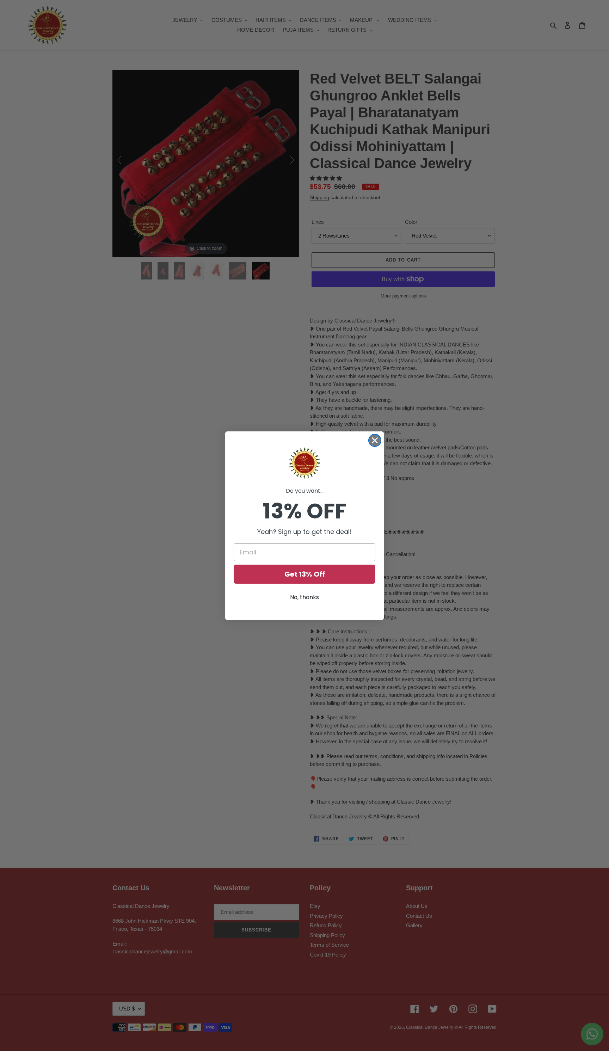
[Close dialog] (375, 440)
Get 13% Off (304, 574)
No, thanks (304, 597)
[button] (304, 463)
